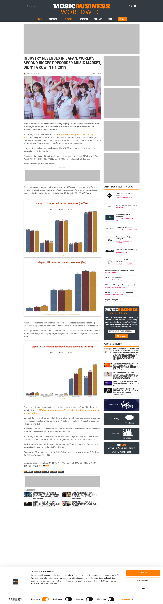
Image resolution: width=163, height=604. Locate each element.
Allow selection (143, 581)
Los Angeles (120, 218)
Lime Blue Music (117, 294)
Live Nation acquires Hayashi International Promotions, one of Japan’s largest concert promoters (84, 496)
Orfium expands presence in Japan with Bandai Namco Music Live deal (84, 504)
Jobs (110, 19)
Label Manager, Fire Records (123, 194)
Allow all (143, 573)
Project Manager (111, 300)
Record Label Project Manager (124, 238)
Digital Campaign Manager (126, 205)
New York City (120, 264)
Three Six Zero (132, 230)
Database (84, 19)
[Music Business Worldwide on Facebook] (130, 6)
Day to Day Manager (124, 227)
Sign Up (122, 336)
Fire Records (127, 197)
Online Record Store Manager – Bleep (119, 270)
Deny (143, 588)
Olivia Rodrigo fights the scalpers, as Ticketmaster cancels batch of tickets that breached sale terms (125, 375)
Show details (124, 599)
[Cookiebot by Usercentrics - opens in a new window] (15, 599)
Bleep (114, 272)
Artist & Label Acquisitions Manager (119, 292)
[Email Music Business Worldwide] (135, 6)
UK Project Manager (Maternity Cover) (120, 285)
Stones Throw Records (119, 287)
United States (129, 218)
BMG (117, 220)
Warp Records (118, 302)
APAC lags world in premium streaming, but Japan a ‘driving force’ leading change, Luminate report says (46, 496)
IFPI (37, 436)
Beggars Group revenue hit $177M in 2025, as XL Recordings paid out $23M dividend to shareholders (125, 391)
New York (108, 302)
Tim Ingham (96, 74)
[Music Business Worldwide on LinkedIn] (132, 6)
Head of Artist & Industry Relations (125, 261)
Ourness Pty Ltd (121, 252)
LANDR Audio (131, 264)
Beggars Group (117, 280)
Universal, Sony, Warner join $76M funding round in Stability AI (126, 383)
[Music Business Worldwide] (81, 9)
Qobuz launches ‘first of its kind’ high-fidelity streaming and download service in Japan (46, 504)
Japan (46, 472)
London (118, 197)
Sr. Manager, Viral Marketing (123, 215)
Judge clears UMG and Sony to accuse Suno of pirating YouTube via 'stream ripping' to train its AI (126, 366)
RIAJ (61, 472)
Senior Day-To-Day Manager (127, 250)
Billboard (30, 455)
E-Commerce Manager (114, 277)
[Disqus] (62, 539)
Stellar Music (120, 207)
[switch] (68, 599)
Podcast (98, 19)
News (39, 19)
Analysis (29, 472)
